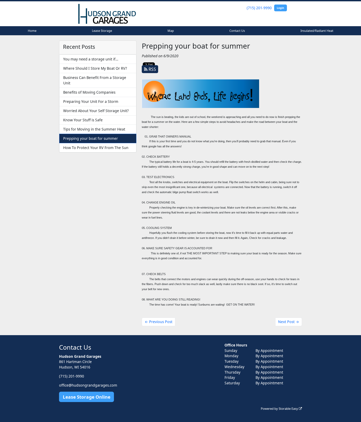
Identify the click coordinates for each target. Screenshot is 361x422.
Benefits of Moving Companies (89, 92)
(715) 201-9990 (259, 7)
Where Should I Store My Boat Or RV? (95, 68)
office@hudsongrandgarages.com (88, 385)
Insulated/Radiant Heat (316, 31)
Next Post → (288, 321)
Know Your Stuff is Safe (83, 119)
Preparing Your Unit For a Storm (90, 101)
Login (280, 8)
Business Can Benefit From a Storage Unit (94, 80)
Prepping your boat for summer (90, 138)
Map (171, 31)
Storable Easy (289, 408)
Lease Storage (102, 31)
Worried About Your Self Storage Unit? (96, 110)
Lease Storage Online (86, 397)
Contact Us (237, 31)
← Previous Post (158, 321)
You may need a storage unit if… (90, 59)
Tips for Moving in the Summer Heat (94, 129)
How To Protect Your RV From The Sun (95, 147)
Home (32, 31)
